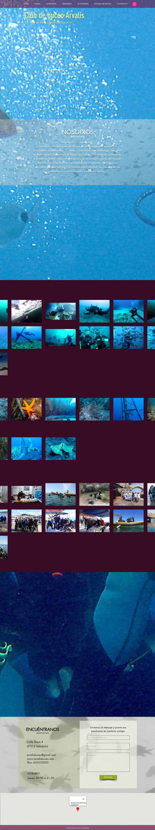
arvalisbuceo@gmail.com (41, 755)
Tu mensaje (92, 751)
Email (90, 734)
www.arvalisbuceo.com (40, 758)
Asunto (90, 741)
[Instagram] (134, 4)
